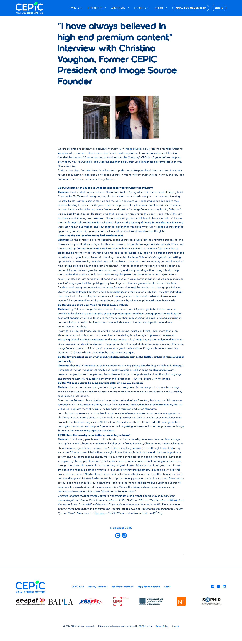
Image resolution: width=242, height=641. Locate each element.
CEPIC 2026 (78, 586)
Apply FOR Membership (191, 8)
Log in (219, 8)
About (167, 586)
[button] (76, 7)
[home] (29, 7)
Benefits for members (122, 586)
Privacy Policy (162, 626)
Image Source (133, 149)
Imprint (175, 626)
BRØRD (142, 626)
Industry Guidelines (98, 586)
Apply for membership (148, 586)
